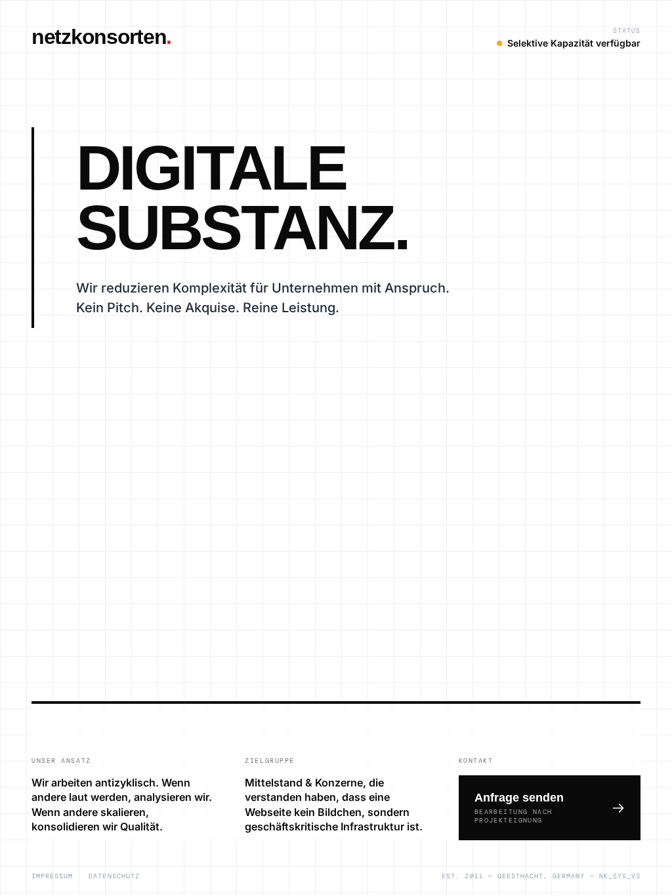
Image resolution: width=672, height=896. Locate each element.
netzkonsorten (101, 36)
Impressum (52, 876)
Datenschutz (114, 876)
